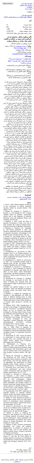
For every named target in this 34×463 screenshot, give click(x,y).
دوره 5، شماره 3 (21, 46)
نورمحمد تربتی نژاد (15, 59)
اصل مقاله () (20, 48)
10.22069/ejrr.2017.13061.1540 (21, 54)
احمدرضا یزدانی (26, 61)
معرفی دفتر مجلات (26, 5)
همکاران (29, 7)
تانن (20, 197)
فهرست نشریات (27, 3)
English (29, 12)
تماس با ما (28, 9)
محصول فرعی (26, 197)
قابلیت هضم (23, 199)
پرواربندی (15, 197)
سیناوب (16, 461)
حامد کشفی (27, 59)
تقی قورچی (16, 61)
